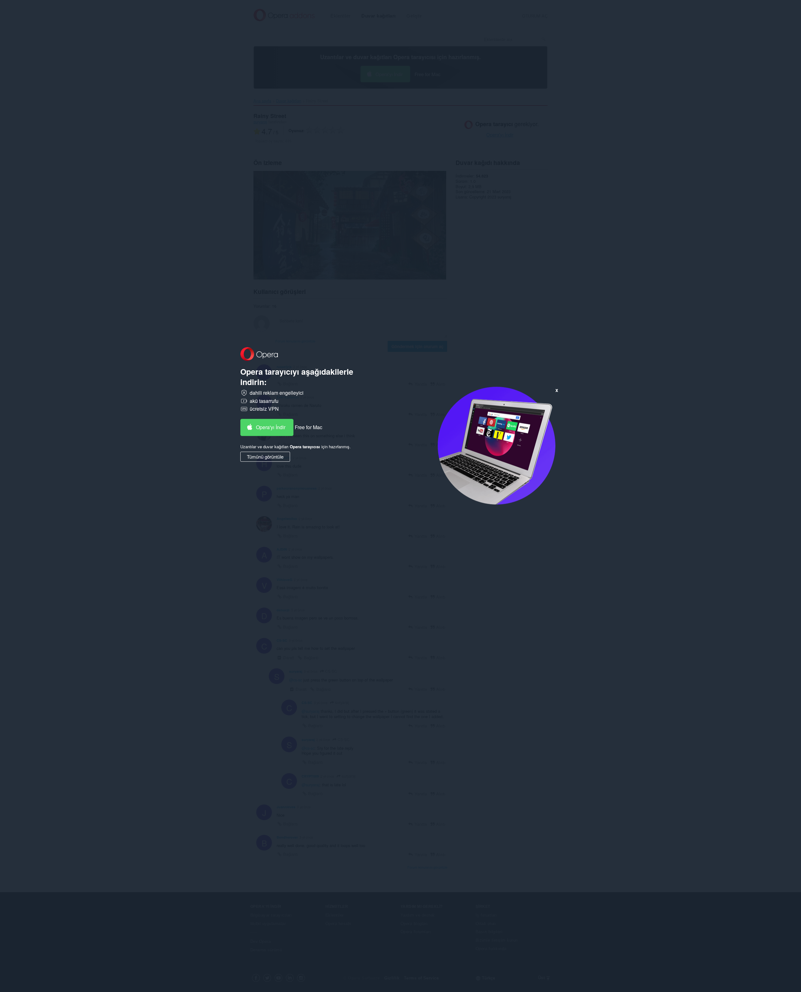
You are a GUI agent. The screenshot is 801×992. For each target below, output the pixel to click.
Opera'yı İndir (270, 427)
